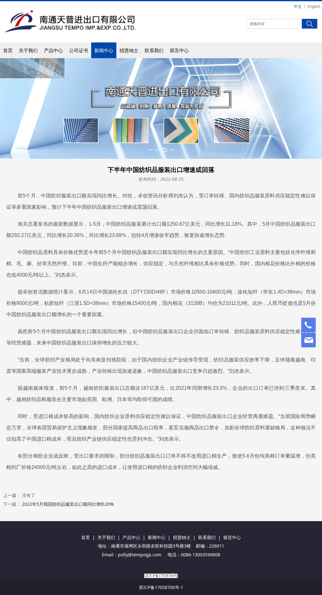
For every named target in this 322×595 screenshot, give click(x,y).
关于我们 (28, 50)
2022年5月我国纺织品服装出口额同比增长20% (68, 504)
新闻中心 (103, 50)
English (314, 6)
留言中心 (179, 50)
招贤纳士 (128, 50)
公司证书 (78, 50)
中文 (298, 6)
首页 (8, 50)
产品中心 (53, 50)
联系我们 (154, 50)
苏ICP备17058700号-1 (161, 587)
